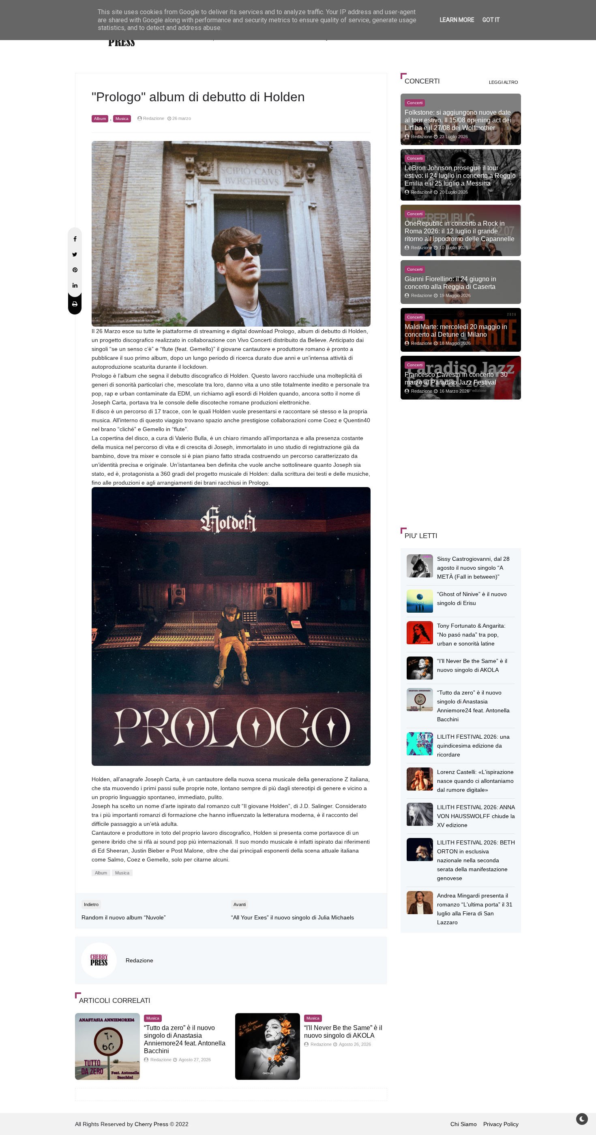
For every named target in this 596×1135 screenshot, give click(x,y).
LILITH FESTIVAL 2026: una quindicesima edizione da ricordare (473, 745)
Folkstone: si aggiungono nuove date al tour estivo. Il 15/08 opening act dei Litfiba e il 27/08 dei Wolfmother (458, 120)
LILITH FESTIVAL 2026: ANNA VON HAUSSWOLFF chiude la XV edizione (476, 816)
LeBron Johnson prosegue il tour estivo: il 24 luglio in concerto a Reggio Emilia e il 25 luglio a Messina (460, 175)
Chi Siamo (463, 1124)
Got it (491, 20)
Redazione (139, 960)
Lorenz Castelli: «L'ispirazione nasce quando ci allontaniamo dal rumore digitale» (475, 781)
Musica (122, 118)
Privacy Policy (501, 1124)
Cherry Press (151, 1124)
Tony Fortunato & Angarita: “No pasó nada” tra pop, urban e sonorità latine (471, 634)
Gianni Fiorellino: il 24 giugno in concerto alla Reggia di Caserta (450, 282)
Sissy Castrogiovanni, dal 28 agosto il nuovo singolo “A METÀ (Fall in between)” (473, 568)
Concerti (414, 102)
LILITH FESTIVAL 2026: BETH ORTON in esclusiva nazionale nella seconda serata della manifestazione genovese (476, 860)
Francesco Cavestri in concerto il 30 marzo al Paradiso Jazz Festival (456, 378)
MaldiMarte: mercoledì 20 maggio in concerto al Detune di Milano (456, 330)
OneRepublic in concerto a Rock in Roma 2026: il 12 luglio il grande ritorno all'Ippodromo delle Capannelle (460, 231)
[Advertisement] (461, 462)
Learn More (457, 20)
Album (100, 118)
